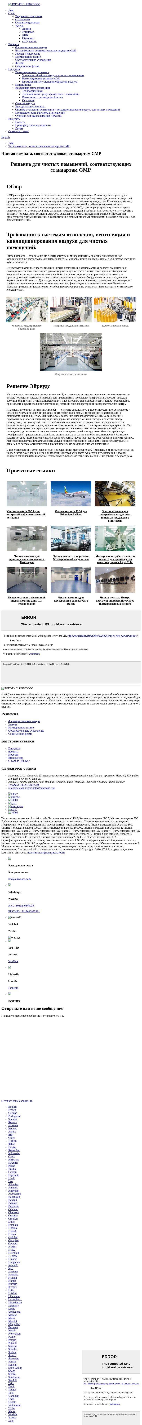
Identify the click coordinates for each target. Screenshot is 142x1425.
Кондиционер (23, 84)
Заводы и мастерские (27, 53)
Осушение (28, 100)
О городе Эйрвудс (19, 760)
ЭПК (25, 34)
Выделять (14, 118)
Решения (13, 44)
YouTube (13, 961)
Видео (19, 128)
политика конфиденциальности (46, 852)
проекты (13, 751)
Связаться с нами (18, 131)
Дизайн (26, 28)
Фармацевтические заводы (31, 47)
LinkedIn (13, 987)
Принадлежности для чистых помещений (39, 112)
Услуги (19, 25)
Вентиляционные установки (32, 72)
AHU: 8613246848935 (21, 905)
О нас (11, 13)
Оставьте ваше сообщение (16, 1100)
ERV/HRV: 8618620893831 (24, 911)
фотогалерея (22, 19)
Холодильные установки (30, 106)
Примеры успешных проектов (33, 125)
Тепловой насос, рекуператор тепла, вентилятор (50, 94)
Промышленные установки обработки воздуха (49, 81)
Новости (20, 122)
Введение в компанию (28, 16)
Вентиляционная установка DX (41, 78)
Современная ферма (27, 66)
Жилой (19, 62)
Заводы (12, 724)
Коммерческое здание (28, 56)
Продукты (14, 69)
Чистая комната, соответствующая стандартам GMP (45, 50)
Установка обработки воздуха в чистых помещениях (53, 75)
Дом (10, 10)
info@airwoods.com (19, 878)
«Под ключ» (29, 41)
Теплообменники (32, 90)
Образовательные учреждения (33, 59)
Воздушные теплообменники (32, 87)
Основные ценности (27, 22)
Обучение (28, 38)
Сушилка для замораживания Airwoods (38, 115)
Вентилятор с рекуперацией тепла (42, 97)
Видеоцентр (15, 757)
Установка (28, 31)
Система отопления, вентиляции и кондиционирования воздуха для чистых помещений (67, 109)
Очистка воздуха (25, 103)
